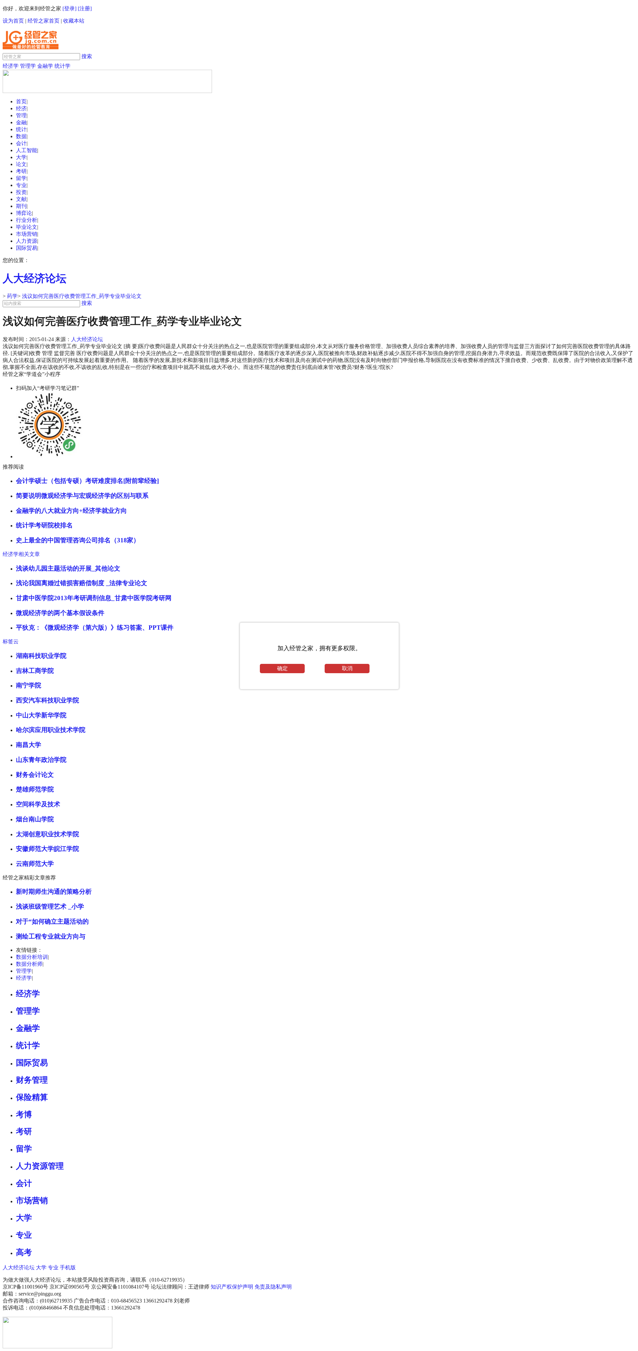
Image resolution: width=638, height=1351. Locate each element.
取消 (347, 668)
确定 (282, 668)
